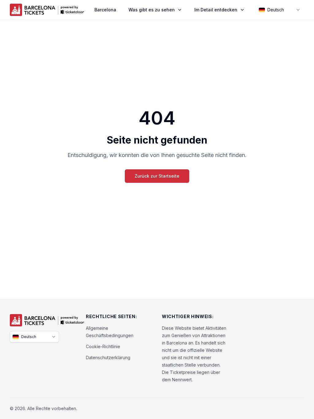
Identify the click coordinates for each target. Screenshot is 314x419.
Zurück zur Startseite (157, 176)
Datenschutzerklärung (108, 357)
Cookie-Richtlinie (103, 346)
